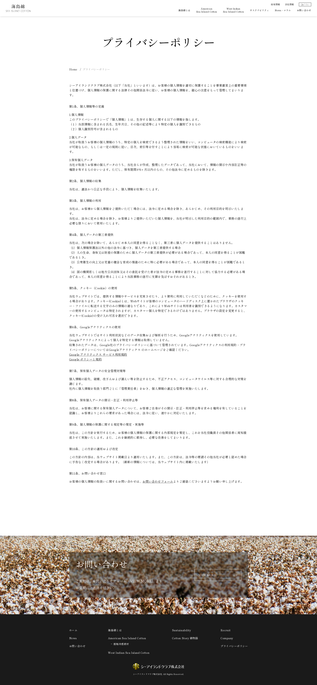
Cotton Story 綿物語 (185, 638)
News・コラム (283, 10)
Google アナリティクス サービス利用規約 (98, 354)
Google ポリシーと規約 (85, 359)
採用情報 (275, 4)
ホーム (73, 630)
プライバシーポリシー (234, 646)
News (73, 638)
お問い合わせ (304, 10)
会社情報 (289, 4)
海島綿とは (184, 10)
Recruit (226, 630)
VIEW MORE (207, 575)
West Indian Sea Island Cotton (233, 10)
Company (227, 638)
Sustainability (181, 630)
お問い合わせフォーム (157, 481)
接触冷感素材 (121, 644)
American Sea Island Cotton (206, 10)
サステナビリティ (259, 10)
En (307, 4)
